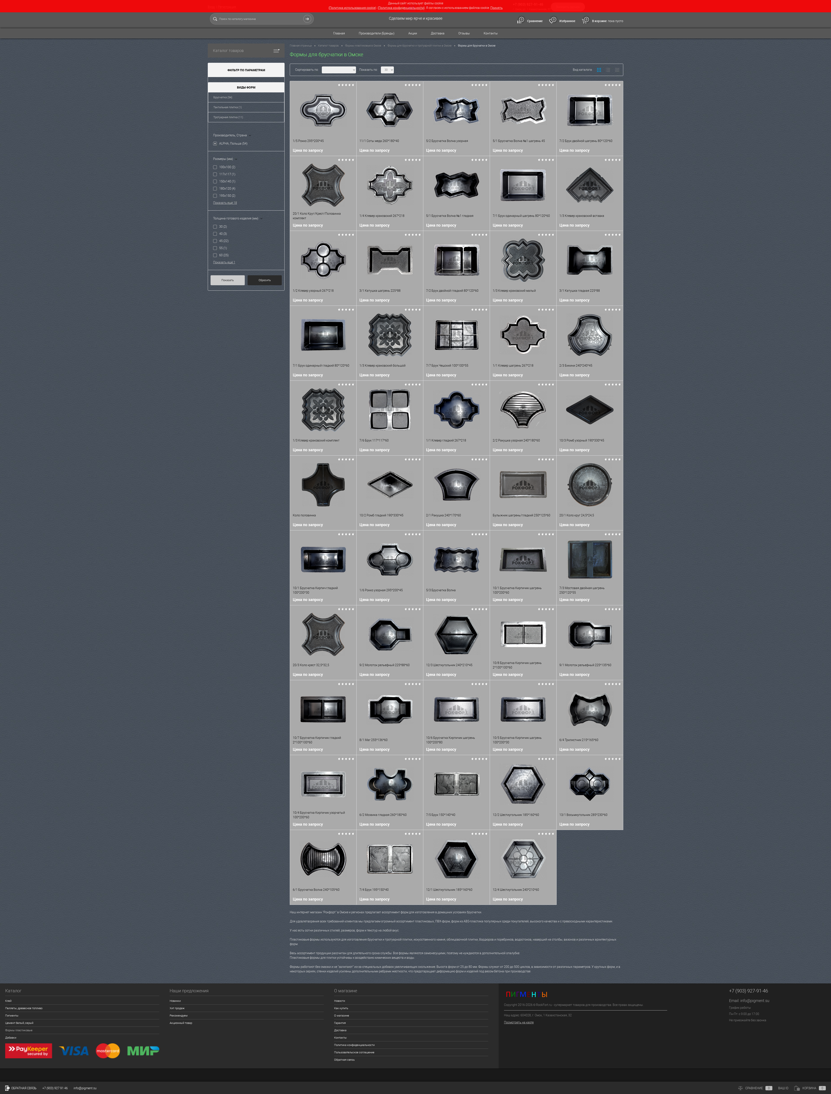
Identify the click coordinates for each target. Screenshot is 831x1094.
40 (223, 233)
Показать (227, 280)
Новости (339, 1000)
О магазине (341, 1015)
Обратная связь (344, 1059)
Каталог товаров (228, 50)
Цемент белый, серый (19, 1023)
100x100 (227, 167)
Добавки (10, 1037)
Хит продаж (177, 1008)
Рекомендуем (179, 1015)
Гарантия (340, 1023)
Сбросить (265, 280)
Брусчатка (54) (222, 97)
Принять (496, 8)
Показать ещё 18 (225, 203)
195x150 (227, 195)
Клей (8, 1000)
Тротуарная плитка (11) (228, 117)
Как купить (341, 1008)
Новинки (175, 1000)
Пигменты (11, 1015)
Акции (412, 33)
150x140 (227, 181)
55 (223, 248)
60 (224, 255)
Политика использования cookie (352, 8)
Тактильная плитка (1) (227, 107)
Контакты (491, 33)
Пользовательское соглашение (354, 1052)
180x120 (227, 188)
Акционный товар (181, 1023)
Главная (339, 33)
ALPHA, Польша (233, 143)
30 (223, 226)
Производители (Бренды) (377, 33)
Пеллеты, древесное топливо (23, 1008)
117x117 (227, 174)
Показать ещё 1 (224, 262)
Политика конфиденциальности (401, 8)
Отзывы (464, 33)
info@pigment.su (754, 1000)
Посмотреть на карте (519, 1022)
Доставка (437, 33)
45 (224, 241)
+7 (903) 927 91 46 (55, 1088)
